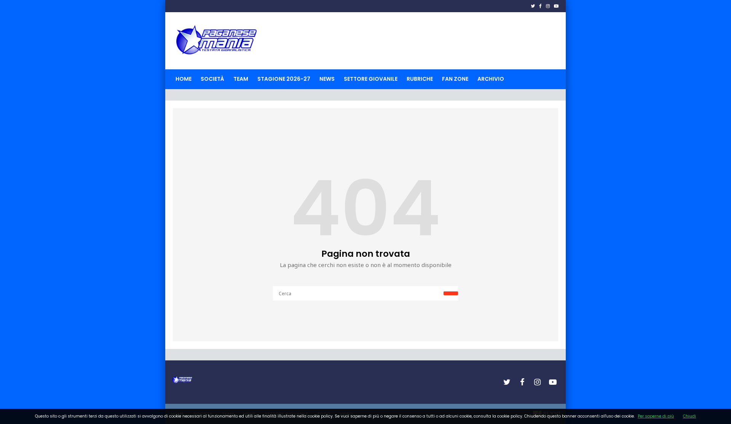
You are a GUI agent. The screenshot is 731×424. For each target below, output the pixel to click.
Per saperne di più (656, 416)
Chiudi (689, 416)
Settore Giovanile (370, 79)
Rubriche (420, 79)
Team (240, 79)
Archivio (490, 79)
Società (212, 79)
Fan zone (455, 79)
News (327, 79)
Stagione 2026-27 (283, 79)
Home (184, 79)
